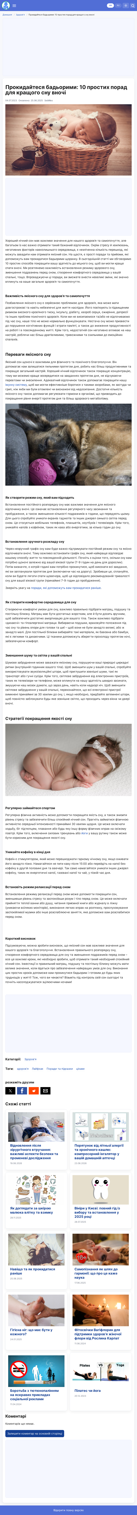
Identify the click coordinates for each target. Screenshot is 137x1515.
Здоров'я (20, 14)
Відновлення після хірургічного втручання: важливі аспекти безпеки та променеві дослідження (34, 1151)
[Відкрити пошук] (132, 5)
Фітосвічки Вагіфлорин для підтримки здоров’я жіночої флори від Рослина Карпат (98, 1334)
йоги (84, 833)
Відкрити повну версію (68, 1510)
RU (118, 5)
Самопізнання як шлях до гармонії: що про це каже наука (96, 1273)
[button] (10, 1090)
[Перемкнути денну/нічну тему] (126, 5)
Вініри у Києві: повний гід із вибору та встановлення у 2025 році (97, 1212)
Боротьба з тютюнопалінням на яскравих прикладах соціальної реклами (34, 1395)
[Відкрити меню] (14, 5)
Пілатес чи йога (88, 1391)
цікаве (80, 1068)
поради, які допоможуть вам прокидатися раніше (66, 588)
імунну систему (16, 384)
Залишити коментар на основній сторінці (34, 1433)
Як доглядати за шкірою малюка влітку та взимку (31, 1210)
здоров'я (23, 1068)
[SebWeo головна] (6, 5)
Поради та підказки (60, 1068)
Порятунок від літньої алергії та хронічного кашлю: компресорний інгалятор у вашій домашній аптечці (99, 1151)
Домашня (7, 14)
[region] (68, 46)
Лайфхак (37, 1068)
